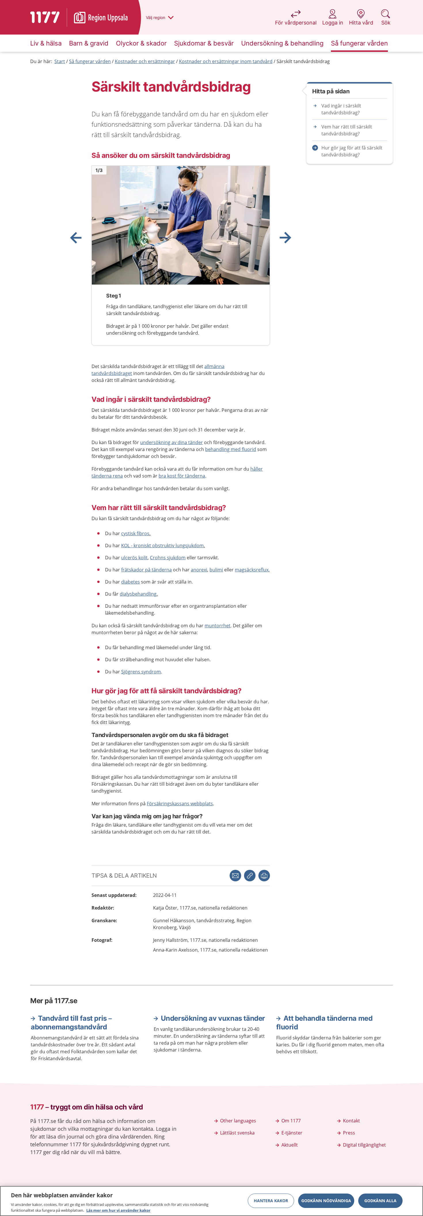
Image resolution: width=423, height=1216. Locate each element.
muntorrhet (217, 625)
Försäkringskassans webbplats (180, 803)
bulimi (216, 570)
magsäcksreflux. (252, 570)
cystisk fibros (135, 533)
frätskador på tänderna (146, 570)
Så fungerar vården (90, 61)
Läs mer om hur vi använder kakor (118, 1210)
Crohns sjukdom (168, 557)
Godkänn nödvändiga (326, 1200)
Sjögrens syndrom (141, 671)
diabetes (130, 582)
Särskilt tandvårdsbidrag (303, 61)
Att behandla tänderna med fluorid (324, 1022)
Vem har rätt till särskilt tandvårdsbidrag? (346, 130)
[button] (264, 875)
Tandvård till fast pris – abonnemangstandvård (71, 1022)
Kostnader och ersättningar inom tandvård (226, 61)
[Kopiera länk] (250, 875)
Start (59, 61)
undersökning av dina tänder (171, 442)
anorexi (199, 570)
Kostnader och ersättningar (145, 61)
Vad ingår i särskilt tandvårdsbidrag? (341, 109)
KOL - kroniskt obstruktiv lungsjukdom (162, 545)
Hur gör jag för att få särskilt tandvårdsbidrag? (351, 151)
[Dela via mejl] (235, 875)
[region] (211, 1201)
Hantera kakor (271, 1200)
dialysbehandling (138, 594)
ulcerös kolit (134, 557)
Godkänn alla (380, 1200)
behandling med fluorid (230, 449)
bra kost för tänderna (182, 476)
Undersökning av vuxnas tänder (213, 1018)
